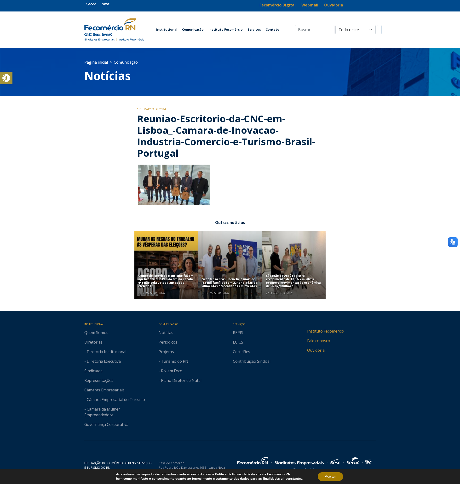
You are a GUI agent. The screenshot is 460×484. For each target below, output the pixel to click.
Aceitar (330, 476)
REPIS (238, 332)
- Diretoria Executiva (102, 361)
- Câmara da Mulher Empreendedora (102, 411)
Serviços (254, 29)
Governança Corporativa (106, 424)
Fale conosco (318, 340)
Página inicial (96, 62)
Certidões (241, 351)
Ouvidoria (316, 350)
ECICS (238, 342)
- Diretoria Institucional (105, 351)
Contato (272, 29)
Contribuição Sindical (251, 361)
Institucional (166, 29)
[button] (6, 78)
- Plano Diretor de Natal (180, 380)
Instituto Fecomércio (225, 29)
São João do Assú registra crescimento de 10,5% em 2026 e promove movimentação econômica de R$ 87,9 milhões (293, 281)
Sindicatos (93, 370)
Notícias (107, 75)
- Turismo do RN (173, 361)
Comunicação (193, 29)
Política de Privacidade (233, 474)
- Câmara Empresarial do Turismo (114, 399)
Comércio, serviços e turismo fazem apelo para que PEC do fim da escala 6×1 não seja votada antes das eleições (165, 281)
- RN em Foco (170, 370)
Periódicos (168, 342)
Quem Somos (96, 332)
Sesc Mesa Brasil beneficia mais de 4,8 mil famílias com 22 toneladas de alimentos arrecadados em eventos (229, 282)
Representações (98, 380)
